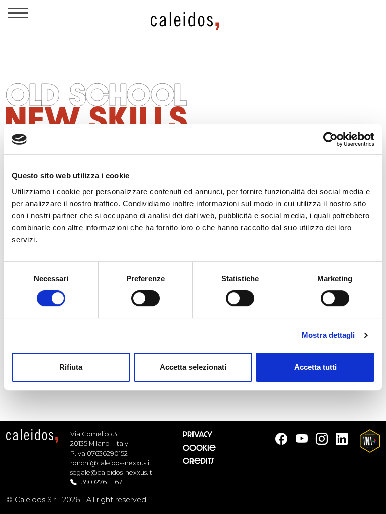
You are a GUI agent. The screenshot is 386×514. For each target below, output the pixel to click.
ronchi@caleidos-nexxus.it (111, 463)
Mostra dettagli (328, 335)
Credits (198, 461)
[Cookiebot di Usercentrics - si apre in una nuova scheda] (330, 139)
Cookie (199, 448)
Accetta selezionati (193, 367)
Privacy (197, 434)
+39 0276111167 (100, 482)
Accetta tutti (315, 367)
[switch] (145, 298)
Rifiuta (70, 367)
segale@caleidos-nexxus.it (111, 472)
